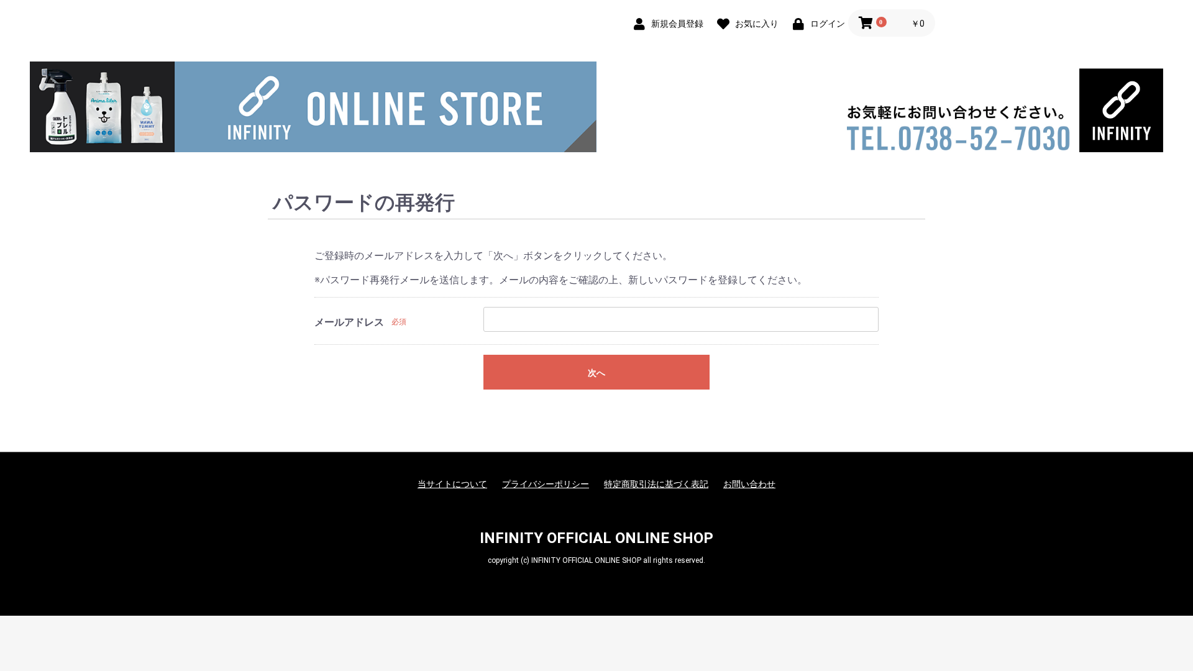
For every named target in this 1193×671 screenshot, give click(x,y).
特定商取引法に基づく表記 (656, 484)
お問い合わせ (749, 484)
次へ (596, 373)
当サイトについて (452, 484)
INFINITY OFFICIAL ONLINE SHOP (596, 538)
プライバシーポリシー (545, 484)
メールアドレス (349, 322)
